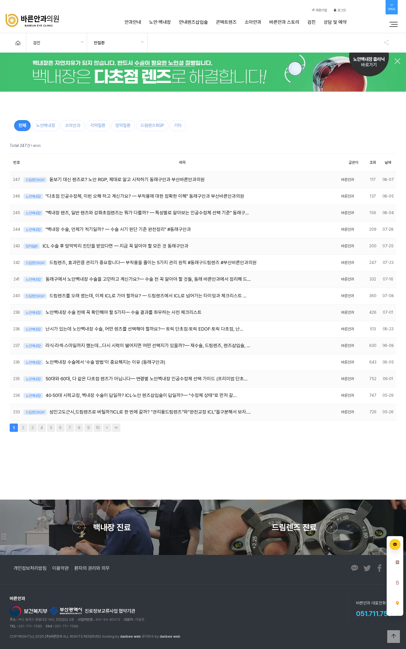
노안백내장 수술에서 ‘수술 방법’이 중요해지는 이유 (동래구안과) (105, 362)
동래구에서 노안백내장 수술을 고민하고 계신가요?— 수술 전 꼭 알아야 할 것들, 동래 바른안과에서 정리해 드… (148, 279)
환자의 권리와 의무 (92, 568)
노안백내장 (45, 125)
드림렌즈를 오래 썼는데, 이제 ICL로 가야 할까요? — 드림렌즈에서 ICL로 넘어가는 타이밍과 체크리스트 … (148, 295)
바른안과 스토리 (284, 22)
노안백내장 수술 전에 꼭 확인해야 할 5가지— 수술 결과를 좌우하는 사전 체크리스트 (124, 312)
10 (97, 427)
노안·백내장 (160, 22)
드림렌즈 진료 (294, 527)
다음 (107, 428)
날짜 (388, 162)
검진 (311, 22)
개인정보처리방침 (30, 568)
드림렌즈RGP (152, 125)
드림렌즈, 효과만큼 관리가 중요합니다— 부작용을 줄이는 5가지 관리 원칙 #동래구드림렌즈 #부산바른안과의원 (153, 262)
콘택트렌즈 (226, 22)
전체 (22, 125)
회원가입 (321, 10)
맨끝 (116, 428)
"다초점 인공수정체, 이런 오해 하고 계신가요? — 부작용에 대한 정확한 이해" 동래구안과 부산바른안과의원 (145, 196)
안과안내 (133, 22)
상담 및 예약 (335, 22)
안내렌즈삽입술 (193, 22)
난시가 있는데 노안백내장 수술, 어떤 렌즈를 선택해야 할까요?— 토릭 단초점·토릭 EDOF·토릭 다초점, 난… (144, 329)
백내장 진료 (112, 527)
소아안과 (253, 22)
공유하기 (383, 42)
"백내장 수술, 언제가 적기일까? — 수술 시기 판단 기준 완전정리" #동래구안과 (118, 229)
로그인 (341, 10)
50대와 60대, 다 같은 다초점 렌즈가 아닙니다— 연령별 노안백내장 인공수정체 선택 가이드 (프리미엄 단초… (146, 378)
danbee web (130, 636)
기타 (178, 125)
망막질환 (123, 125)
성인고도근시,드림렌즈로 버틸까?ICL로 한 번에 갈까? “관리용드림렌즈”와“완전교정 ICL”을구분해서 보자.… (150, 412)
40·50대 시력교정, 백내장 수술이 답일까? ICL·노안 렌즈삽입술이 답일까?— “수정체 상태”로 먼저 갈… (141, 395)
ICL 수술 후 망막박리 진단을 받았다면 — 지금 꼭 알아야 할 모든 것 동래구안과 (115, 246)
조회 (373, 162)
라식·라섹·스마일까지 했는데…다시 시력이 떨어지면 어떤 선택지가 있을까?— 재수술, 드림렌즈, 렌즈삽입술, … (148, 345)
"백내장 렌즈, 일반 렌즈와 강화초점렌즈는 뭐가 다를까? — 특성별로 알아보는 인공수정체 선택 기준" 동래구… (147, 213)
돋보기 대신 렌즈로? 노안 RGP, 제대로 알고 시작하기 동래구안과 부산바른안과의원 (127, 179)
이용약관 (60, 568)
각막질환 (98, 125)
